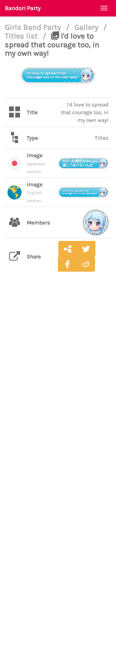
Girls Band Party (34, 27)
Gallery (87, 27)
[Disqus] (58, 379)
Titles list (22, 35)
